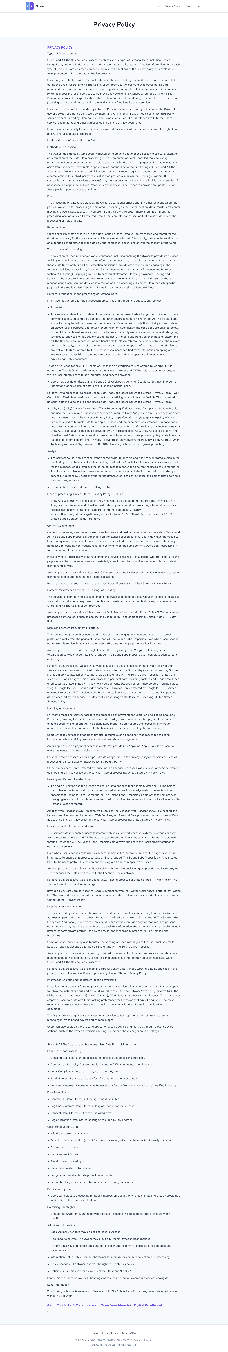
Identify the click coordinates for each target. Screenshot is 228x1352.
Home (156, 6)
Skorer (40, 6)
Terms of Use (193, 6)
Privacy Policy (172, 6)
